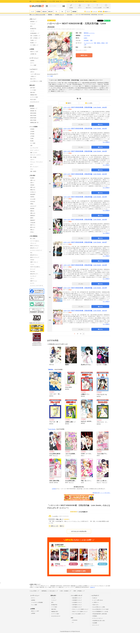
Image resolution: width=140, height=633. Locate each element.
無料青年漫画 (33, 117)
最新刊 (69, 103)
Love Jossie (51, 429)
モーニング (32, 269)
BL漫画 (31, 140)
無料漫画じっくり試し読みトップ (50, 591)
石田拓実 (32, 185)
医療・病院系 (33, 171)
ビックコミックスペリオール (36, 285)
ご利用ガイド (33, 76)
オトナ (68, 11)
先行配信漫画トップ (34, 33)
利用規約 (95, 616)
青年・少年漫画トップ (35, 38)
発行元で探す (33, 99)
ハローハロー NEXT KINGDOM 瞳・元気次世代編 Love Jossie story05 (85, 196)
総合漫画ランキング (77, 597)
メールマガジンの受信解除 (37, 602)
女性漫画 (32, 129)
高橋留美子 (32, 220)
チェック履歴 (33, 65)
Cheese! (32, 259)
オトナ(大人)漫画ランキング (79, 613)
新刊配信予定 (33, 28)
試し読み (81, 124)
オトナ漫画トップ (34, 45)
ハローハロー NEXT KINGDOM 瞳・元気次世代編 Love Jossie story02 (85, 128)
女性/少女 (44, 11)
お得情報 (33, 613)
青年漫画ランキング (77, 604)
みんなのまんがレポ (34, 101)
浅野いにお (32, 180)
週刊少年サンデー (34, 273)
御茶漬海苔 (32, 194)
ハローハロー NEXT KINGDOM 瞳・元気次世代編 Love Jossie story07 (85, 242)
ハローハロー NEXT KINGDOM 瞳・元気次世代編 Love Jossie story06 (85, 219)
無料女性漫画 (33, 113)
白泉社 (85, 38)
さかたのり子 (33, 206)
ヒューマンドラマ (34, 147)
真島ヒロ (32, 229)
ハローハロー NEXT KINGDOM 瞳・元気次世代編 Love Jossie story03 (85, 151)
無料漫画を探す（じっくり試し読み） (102, 492)
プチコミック (33, 243)
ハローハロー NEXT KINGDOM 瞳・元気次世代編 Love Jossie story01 (85, 107)
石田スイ (32, 182)
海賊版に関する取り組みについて (36, 323)
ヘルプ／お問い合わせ (35, 74)
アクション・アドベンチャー (36, 162)
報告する (62, 526)
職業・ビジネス (33, 152)
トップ (32, 11)
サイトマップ (96, 625)
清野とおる (32, 213)
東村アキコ (32, 225)
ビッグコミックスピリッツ (36, 250)
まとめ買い (90, 103)
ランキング (94, 11)
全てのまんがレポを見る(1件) (78, 531)
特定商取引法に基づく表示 (99, 620)
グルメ (31, 169)
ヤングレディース (88, 43)
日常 (107, 43)
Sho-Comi (32, 271)
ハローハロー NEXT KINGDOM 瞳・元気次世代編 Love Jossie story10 (85, 310)
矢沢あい (32, 232)
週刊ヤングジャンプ (34, 257)
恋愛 (31, 145)
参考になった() (54, 526)
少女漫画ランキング (77, 602)
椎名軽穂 (32, 208)
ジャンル (88, 11)
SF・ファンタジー (34, 166)
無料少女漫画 (33, 115)
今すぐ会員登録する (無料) (79, 571)
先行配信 (38, 11)
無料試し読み (84, 55)
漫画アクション (33, 280)
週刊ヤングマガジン (34, 245)
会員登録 (32, 60)
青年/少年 (50, 11)
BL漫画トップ (33, 42)
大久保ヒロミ (33, 192)
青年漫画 (32, 133)
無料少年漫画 (33, 120)
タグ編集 (50, 76)
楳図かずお (32, 189)
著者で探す (32, 92)
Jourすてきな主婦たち (35, 266)
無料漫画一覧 (33, 110)
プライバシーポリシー (98, 618)
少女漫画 (32, 131)
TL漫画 (31, 138)
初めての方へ (33, 78)
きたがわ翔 (32, 199)
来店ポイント (108, 11)
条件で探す (32, 87)
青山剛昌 (32, 178)
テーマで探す (33, 90)
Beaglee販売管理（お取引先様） (100, 613)
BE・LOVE (32, 238)
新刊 (101, 11)
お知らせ (32, 71)
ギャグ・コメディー (34, 150)
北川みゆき (32, 201)
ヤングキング (33, 276)
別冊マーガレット (34, 262)
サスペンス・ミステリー (35, 155)
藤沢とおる (32, 227)
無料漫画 (74, 11)
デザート (32, 278)
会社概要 (95, 622)
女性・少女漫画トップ (35, 35)
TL (56, 11)
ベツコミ (32, 264)
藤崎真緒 (89, 33)
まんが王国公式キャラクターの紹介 (101, 609)
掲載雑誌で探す (33, 94)
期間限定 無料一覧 (34, 122)
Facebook (75, 620)
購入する (100, 124)
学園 (95, 43)
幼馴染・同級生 (101, 43)
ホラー (31, 164)
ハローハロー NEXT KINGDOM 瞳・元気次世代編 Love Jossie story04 (85, 174)
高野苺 (31, 217)
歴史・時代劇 (33, 157)
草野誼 (31, 203)
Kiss (31, 252)
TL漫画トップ (33, 40)
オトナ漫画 (32, 143)
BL (62, 11)
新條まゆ (32, 210)
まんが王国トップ (35, 591)
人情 (85, 44)
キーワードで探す (34, 97)
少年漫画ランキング (77, 607)
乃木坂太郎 (32, 222)
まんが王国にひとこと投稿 (36, 81)
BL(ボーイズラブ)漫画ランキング (80, 611)
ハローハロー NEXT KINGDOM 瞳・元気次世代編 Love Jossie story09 (85, 288)
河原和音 (32, 196)
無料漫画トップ (33, 21)
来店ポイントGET (34, 51)
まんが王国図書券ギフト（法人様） (101, 611)
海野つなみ (32, 187)
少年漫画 (32, 136)
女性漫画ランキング (77, 600)
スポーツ (32, 159)
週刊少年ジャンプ (34, 248)
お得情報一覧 (33, 54)
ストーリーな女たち (34, 240)
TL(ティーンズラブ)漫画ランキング (80, 609)
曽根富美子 (32, 215)
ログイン (32, 62)
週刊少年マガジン (34, 255)
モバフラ (32, 283)
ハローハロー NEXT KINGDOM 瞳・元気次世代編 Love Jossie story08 (85, 265)
